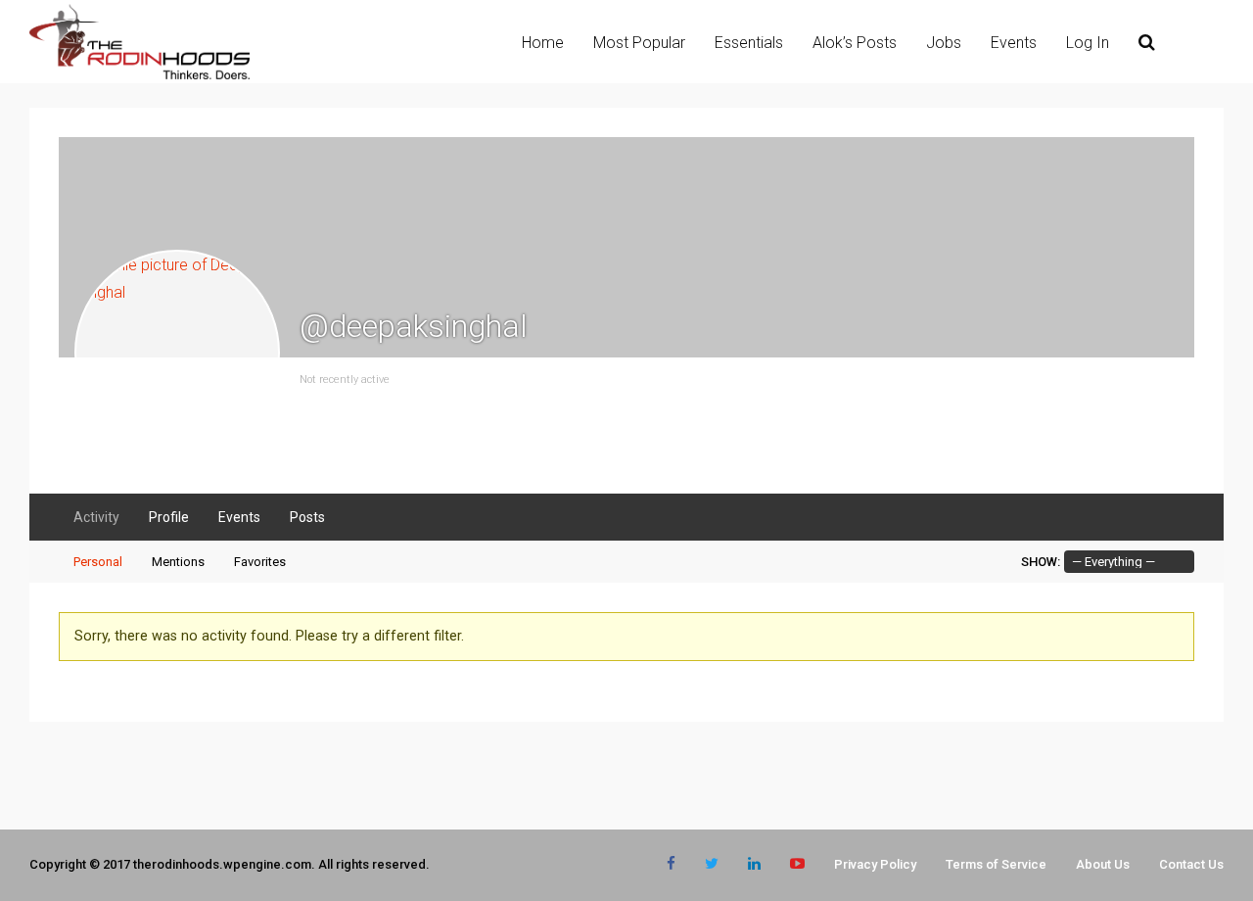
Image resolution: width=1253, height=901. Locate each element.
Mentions (178, 561)
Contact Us (1191, 864)
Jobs (943, 42)
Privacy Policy (875, 864)
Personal (97, 561)
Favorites (260, 561)
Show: (1040, 561)
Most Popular (639, 42)
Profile (169, 517)
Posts (307, 517)
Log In (1087, 42)
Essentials (749, 42)
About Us (1103, 864)
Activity (96, 517)
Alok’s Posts (854, 42)
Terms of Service (996, 864)
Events (1014, 42)
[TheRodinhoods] (139, 75)
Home (543, 42)
